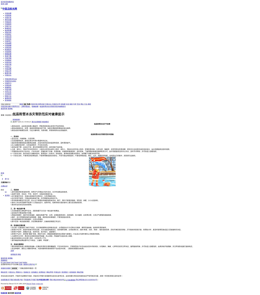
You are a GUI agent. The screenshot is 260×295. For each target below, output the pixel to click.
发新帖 (10, 108)
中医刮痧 (8, 47)
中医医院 (8, 24)
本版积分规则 (6, 268)
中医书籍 (8, 58)
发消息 (7, 195)
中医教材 (8, 60)
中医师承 (8, 52)
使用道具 (14, 254)
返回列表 (4, 108)
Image (8, 262)
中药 (74, 104)
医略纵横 (8, 54)
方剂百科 (8, 94)
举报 (19, 254)
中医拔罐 (8, 45)
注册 (6, 4)
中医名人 (8, 67)
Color (4, 262)
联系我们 (65, 272)
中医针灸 (8, 17)
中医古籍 (8, 64)
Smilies (24, 262)
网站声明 (50, 272)
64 (8, 179)
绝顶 (2, 173)
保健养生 (8, 87)
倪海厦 (63, 104)
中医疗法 (8, 26)
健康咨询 (8, 98)
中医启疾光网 (6, 106)
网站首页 (4, 272)
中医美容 (8, 39)
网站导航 (80, 272)
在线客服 (4, 280)
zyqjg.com (39, 284)
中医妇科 (8, 22)
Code (20, 262)
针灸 (67, 104)
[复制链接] (16, 119)
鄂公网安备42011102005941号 (86, 280)
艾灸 (78, 104)
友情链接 (72, 272)
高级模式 (4, 260)
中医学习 (8, 83)
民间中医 (34, 104)
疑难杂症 (8, 28)
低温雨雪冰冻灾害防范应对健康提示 (53, 106)
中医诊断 (8, 69)
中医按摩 (8, 13)
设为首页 (4, 2)
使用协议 (42, 272)
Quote (16, 262)
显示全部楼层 (37, 122)
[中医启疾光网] (9, 8)
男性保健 (8, 20)
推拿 (71, 104)
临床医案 (8, 30)
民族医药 (8, 49)
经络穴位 (8, 96)
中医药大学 (56, 104)
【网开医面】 (26, 106)
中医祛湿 (8, 37)
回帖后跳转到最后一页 (28, 268)
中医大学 (8, 71)
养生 (82, 104)
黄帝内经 (41, 104)
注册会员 (4, 186)
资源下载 (8, 56)
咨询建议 (34, 272)
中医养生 (8, 35)
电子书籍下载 (34, 280)
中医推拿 (8, 15)
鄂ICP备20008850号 (57, 280)
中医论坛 (8, 75)
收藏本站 (10, 2)
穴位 (85, 104)
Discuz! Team (30, 284)
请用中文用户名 (29, 264)
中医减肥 (8, 43)
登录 (2, 4)
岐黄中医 (8, 73)
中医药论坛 (10, 81)
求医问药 (8, 32)
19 (5, 179)
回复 (12, 251)
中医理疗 (8, 41)
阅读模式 (45, 122)
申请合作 (57, 272)
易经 (89, 104)
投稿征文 (27, 272)
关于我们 (11, 280)
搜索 (21, 104)
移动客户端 (18, 280)
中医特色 (8, 85)
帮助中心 (19, 272)
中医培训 (8, 62)
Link (12, 262)
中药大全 (8, 92)
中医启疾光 (11, 79)
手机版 (26, 280)
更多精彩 (8, 100)
